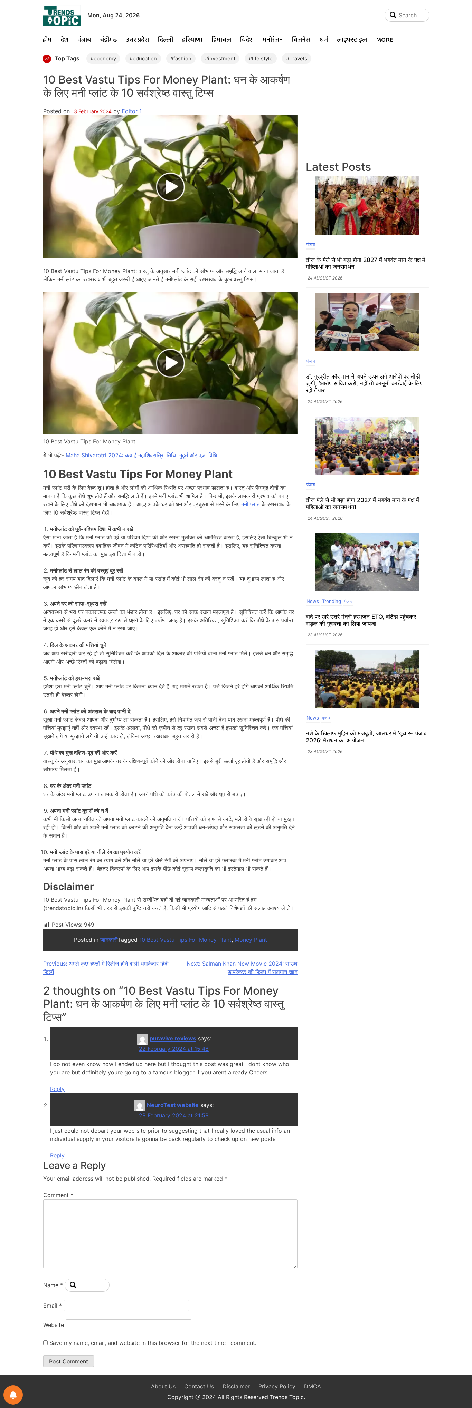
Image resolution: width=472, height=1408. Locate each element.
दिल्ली (165, 40)
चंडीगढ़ (108, 40)
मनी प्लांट (250, 504)
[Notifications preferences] (13, 1395)
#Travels (296, 58)
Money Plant (251, 939)
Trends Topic (287, 1397)
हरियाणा (192, 40)
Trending (331, 601)
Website (53, 1324)
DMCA (312, 1386)
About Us (163, 1386)
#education (143, 58)
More (384, 40)
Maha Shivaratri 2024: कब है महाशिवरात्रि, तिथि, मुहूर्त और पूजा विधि (141, 455)
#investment (220, 58)
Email (52, 1305)
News (312, 601)
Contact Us (199, 1386)
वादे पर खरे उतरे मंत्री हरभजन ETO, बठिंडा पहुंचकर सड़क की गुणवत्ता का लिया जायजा (361, 620)
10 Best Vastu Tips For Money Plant (185, 939)
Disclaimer (236, 1386)
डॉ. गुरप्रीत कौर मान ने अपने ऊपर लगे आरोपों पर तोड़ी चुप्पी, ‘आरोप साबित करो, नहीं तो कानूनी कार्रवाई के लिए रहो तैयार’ (364, 383)
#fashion (180, 58)
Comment (58, 1195)
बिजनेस (301, 40)
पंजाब (84, 40)
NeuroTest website (173, 1105)
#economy (103, 58)
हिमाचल (221, 40)
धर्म (324, 40)
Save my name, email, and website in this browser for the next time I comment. (152, 1342)
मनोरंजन (273, 40)
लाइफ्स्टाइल (352, 40)
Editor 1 (132, 111)
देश (64, 40)
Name (53, 1285)
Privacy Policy (276, 1386)
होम (47, 40)
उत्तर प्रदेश (137, 40)
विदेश (247, 40)
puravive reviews (173, 1038)
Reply (57, 1088)
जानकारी (109, 939)
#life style (261, 58)
